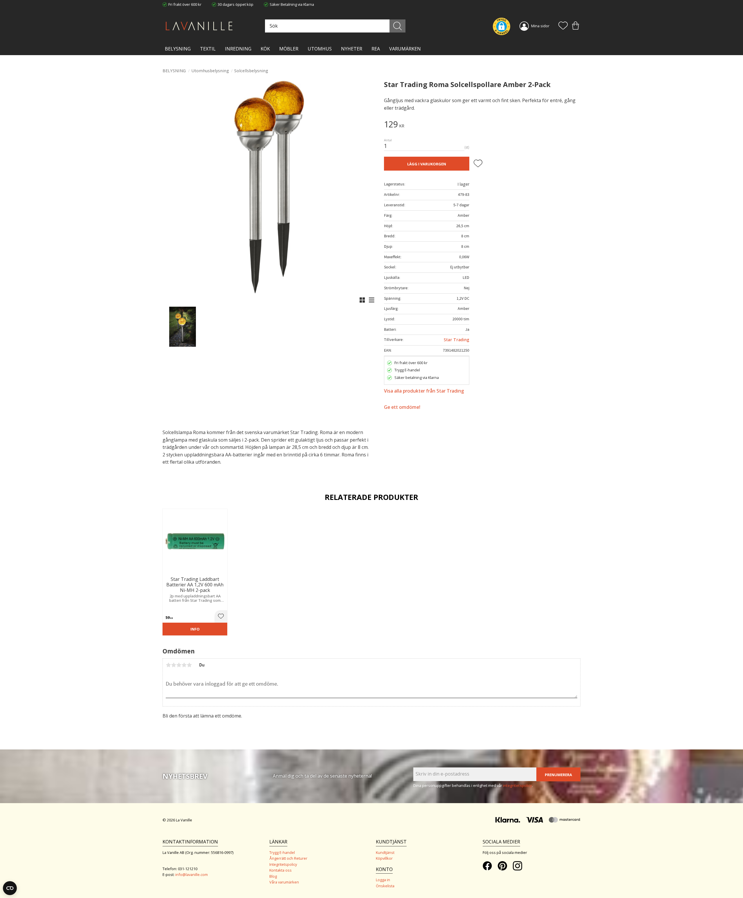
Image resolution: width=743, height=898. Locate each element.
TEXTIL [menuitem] (208, 49)
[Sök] (397, 25)
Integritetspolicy (283, 864)
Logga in (383, 879)
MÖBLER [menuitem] (288, 49)
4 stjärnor (184, 665)
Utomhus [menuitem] (320, 49)
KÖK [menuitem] (265, 49)
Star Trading (456, 339)
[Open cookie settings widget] (10, 888)
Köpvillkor (384, 858)
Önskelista (385, 885)
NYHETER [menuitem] (351, 49)
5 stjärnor (189, 665)
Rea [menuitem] (376, 49)
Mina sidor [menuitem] (540, 25)
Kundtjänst (385, 852)
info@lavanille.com (191, 874)
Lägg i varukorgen (426, 164)
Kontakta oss (280, 870)
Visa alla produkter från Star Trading (424, 391)
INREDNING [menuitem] (238, 49)
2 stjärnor (173, 665)
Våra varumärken (284, 882)
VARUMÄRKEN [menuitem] (405, 49)
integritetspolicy (517, 785)
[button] (563, 26)
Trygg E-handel (282, 852)
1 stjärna (168, 665)
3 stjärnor (178, 665)
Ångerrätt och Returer (288, 858)
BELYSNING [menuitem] (178, 49)
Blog (273, 876)
